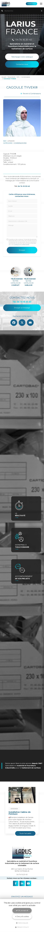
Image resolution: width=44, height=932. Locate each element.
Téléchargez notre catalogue (22, 57)
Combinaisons (25, 77)
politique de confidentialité (21, 244)
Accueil (4, 77)
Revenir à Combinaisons (32, 94)
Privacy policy (23, 927)
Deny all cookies (22, 916)
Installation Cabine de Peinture (20, 813)
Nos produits (11, 77)
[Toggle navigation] (41, 3)
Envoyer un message (22, 308)
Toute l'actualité (25, 833)
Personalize (23, 923)
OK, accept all (23, 910)
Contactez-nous (22, 64)
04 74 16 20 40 (23, 39)
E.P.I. (18, 77)
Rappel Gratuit (31, 3)
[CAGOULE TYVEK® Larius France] (22, 118)
